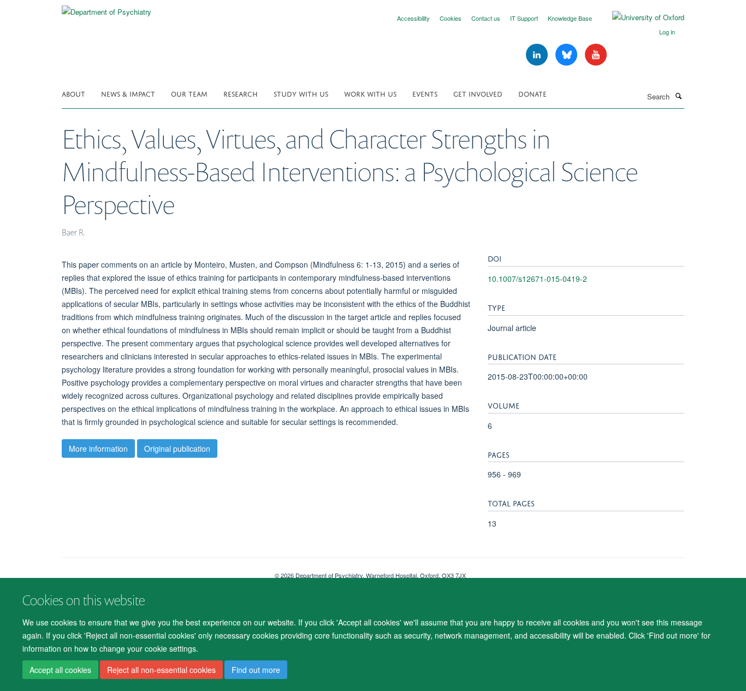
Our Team (189, 93)
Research (240, 93)
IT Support (524, 18)
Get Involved (477, 93)
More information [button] (98, 448)
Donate (532, 93)
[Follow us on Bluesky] (567, 55)
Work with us (370, 93)
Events (424, 93)
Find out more (256, 669)
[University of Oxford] (640, 17)
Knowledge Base (570, 18)
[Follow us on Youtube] (596, 55)
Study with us (301, 93)
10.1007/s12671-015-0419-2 (537, 278)
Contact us (485, 18)
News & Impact (128, 93)
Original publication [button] (177, 448)
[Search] (678, 96)
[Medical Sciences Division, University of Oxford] (160, 571)
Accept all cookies (60, 669)
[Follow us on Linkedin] (538, 55)
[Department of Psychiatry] (106, 8)
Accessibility (413, 18)
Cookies (450, 18)
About (73, 93)
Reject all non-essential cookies (161, 669)
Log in (667, 31)
